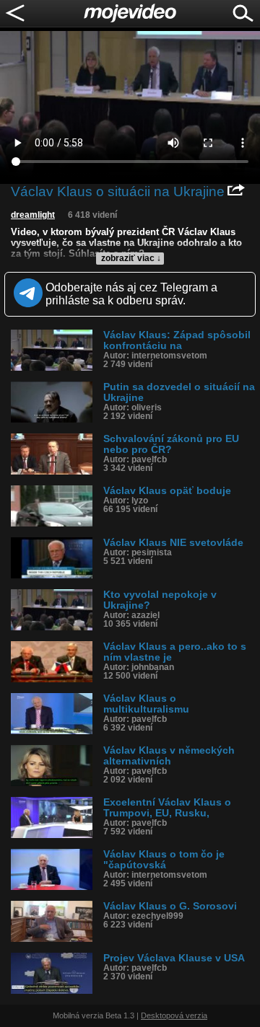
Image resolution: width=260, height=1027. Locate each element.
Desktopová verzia (174, 1015)
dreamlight (33, 215)
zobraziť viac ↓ (131, 258)
